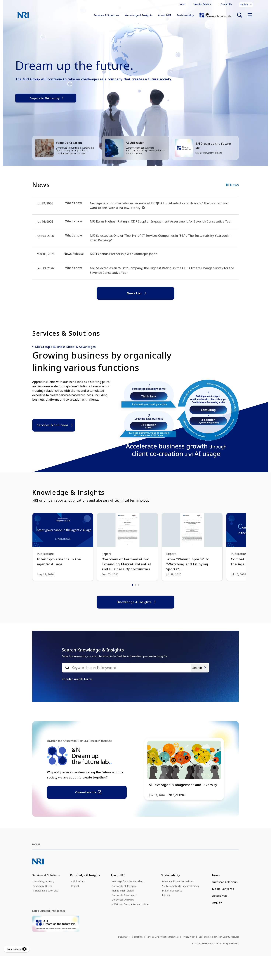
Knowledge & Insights (138, 15)
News (182, 4)
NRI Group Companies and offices (131, 904)
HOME (36, 844)
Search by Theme (42, 886)
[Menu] (249, 15)
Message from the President (127, 881)
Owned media (85, 792)
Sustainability (185, 15)
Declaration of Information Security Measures (219, 937)
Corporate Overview (123, 899)
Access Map (220, 895)
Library (166, 895)
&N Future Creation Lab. (215, 15)
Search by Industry (43, 881)
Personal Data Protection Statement (163, 937)
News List (134, 293)
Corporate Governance (124, 895)
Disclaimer (122, 937)
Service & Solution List (45, 890)
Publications (78, 881)
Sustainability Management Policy (180, 886)
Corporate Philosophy (44, 98)
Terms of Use (137, 937)
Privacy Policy (188, 937)
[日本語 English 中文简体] (246, 4)
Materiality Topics (172, 890)
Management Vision (123, 890)
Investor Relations (203, 4)
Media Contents (223, 889)
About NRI (164, 15)
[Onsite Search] (239, 15)
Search (197, 668)
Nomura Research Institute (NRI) (23, 15)
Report (75, 886)
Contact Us (226, 4)
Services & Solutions (106, 15)
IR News (232, 184)
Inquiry (217, 902)
